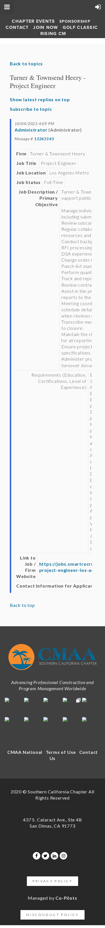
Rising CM (53, 33)
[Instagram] (63, 856)
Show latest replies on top (40, 99)
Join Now (45, 27)
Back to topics (26, 63)
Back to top (22, 605)
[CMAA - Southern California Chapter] (52, 671)
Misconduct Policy (52, 915)
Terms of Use (61, 752)
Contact (17, 27)
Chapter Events (33, 21)
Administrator (31, 129)
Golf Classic (80, 27)
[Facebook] (36, 856)
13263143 (44, 138)
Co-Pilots (66, 898)
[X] (45, 856)
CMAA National (24, 752)
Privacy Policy (52, 881)
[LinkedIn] (54, 856)
